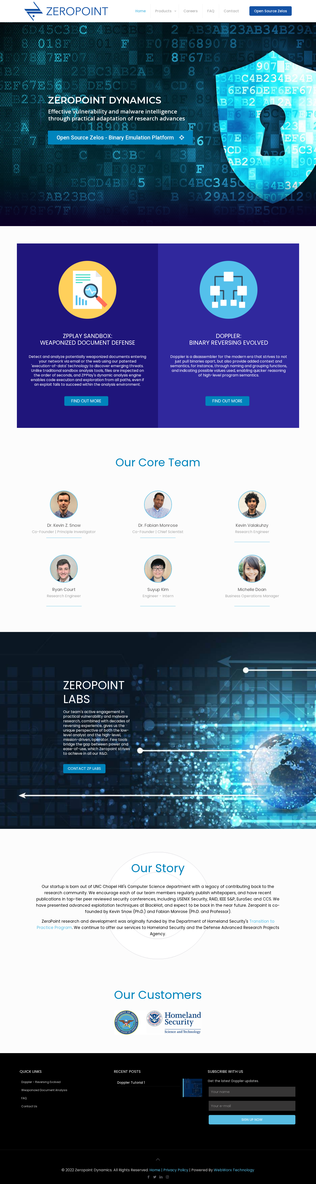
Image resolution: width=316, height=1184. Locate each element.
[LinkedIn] (161, 1177)
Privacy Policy (175, 1170)
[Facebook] (148, 1177)
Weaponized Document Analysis (44, 1090)
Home (154, 1170)
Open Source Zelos (270, 11)
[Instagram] (167, 1177)
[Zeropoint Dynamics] (66, 11)
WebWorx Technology (234, 1170)
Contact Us (29, 1106)
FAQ (24, 1098)
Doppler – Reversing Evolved (41, 1082)
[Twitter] (154, 1177)
